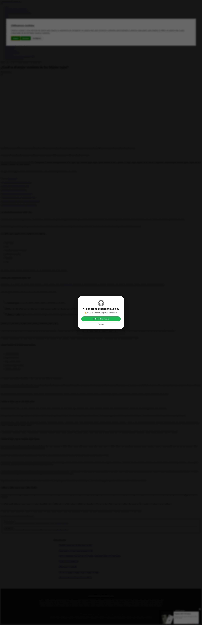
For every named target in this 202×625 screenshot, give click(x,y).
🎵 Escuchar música (101, 319)
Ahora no (101, 324)
